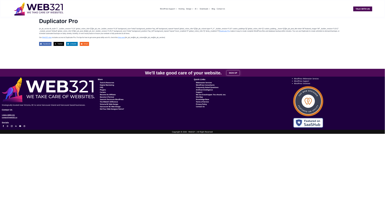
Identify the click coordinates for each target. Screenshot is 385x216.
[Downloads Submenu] (209, 9)
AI (195, 9)
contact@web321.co (9, 117)
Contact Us (221, 9)
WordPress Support (167, 9)
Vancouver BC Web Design (110, 107)
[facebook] (3, 126)
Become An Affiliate (108, 95)
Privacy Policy (201, 104)
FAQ (101, 87)
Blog (213, 9)
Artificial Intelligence (204, 90)
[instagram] (11, 126)
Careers (103, 92)
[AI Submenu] (197, 9)
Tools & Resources (107, 83)
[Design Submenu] (192, 9)
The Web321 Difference (109, 102)
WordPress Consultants (205, 85)
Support (199, 92)
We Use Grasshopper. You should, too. (211, 95)
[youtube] (20, 126)
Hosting (181, 9)
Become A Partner (107, 97)
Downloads (204, 9)
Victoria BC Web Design (109, 104)
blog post (121, 37)
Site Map (199, 97)
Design (188, 9)
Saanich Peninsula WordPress (112, 99)
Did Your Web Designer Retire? (112, 109)
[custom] (7, 126)
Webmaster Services (204, 83)
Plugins (103, 90)
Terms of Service (202, 102)
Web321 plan (47, 37)
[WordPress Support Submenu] (176, 9)
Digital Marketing (107, 85)
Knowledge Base (202, 99)
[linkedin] (15, 126)
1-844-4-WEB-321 (8, 115)
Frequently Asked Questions (207, 87)
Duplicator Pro (225, 31)
